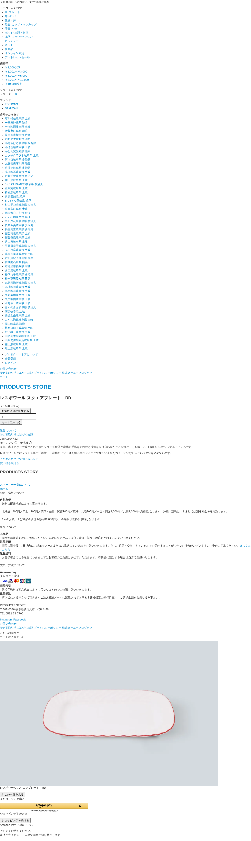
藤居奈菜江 (19, 254)
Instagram (6, 619)
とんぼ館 (17, 217)
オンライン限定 (14, 53)
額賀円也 (17, 233)
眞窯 (15, 196)
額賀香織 (17, 237)
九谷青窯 (17, 163)
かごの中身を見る (13, 794)
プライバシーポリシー (47, 372)
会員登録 (10, 358)
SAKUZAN (11, 108)
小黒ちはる (20, 143)
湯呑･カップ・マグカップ (20, 24)
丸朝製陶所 (20, 282)
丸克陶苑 (17, 290)
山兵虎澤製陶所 (22, 340)
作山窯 (16, 180)
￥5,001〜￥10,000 (17, 79)
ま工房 (16, 270)
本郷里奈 (17, 266)
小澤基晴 (17, 147)
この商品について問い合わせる (19, 459)
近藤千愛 (19, 176)
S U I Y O (18, 200)
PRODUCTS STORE (25, 387)
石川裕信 (17, 118)
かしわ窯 (17, 151)
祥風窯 (16, 192)
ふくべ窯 (17, 249)
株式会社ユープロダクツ (77, 372)
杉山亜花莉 (20, 204)
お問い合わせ (8, 368)
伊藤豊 (16, 130)
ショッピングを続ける (15, 820)
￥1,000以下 (12, 67)
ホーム (4, 488)
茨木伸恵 (17, 134)
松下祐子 (19, 274)
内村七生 (17, 139)
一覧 (14, 94)
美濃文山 (17, 315)
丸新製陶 (17, 295)
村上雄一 (17, 332)
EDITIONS (11, 104)
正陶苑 (16, 188)
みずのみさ (20, 307)
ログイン (10, 362)
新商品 (9, 49)
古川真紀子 (19, 258)
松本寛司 (17, 278)
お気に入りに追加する (15, 411)
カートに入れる (11, 422)
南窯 (15, 311)
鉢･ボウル (11, 16)
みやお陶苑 (19, 319)
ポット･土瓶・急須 (16, 32)
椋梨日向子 (19, 327)
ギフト (9, 45)
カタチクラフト (22, 155)
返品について (8, 430)
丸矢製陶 (17, 299)
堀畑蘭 (16, 262)
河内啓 (17, 159)
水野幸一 (17, 303)
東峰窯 (16, 208)
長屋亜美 (19, 225)
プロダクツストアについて (21, 354)
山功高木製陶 (20, 336)
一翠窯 (16, 122)
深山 (15, 323)
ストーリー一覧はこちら (15, 484)
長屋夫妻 (19, 229)
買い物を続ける (9, 463)
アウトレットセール (17, 57)
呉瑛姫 (17, 167)
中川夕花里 (20, 221)
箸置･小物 (11, 28)
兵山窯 (16, 241)
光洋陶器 (17, 171)
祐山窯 (16, 344)
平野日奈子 (20, 245)
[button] (44, 807)
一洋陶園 (17, 126)
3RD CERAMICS (24, 184)
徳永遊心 (17, 212)
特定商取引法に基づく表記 (16, 372)
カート (4, 376)
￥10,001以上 (13, 83)
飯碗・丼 (10, 20)
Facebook (19, 619)
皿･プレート (12, 12)
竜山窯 (16, 348)
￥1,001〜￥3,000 (16, 71)
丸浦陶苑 (17, 286)
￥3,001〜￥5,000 (16, 75)
